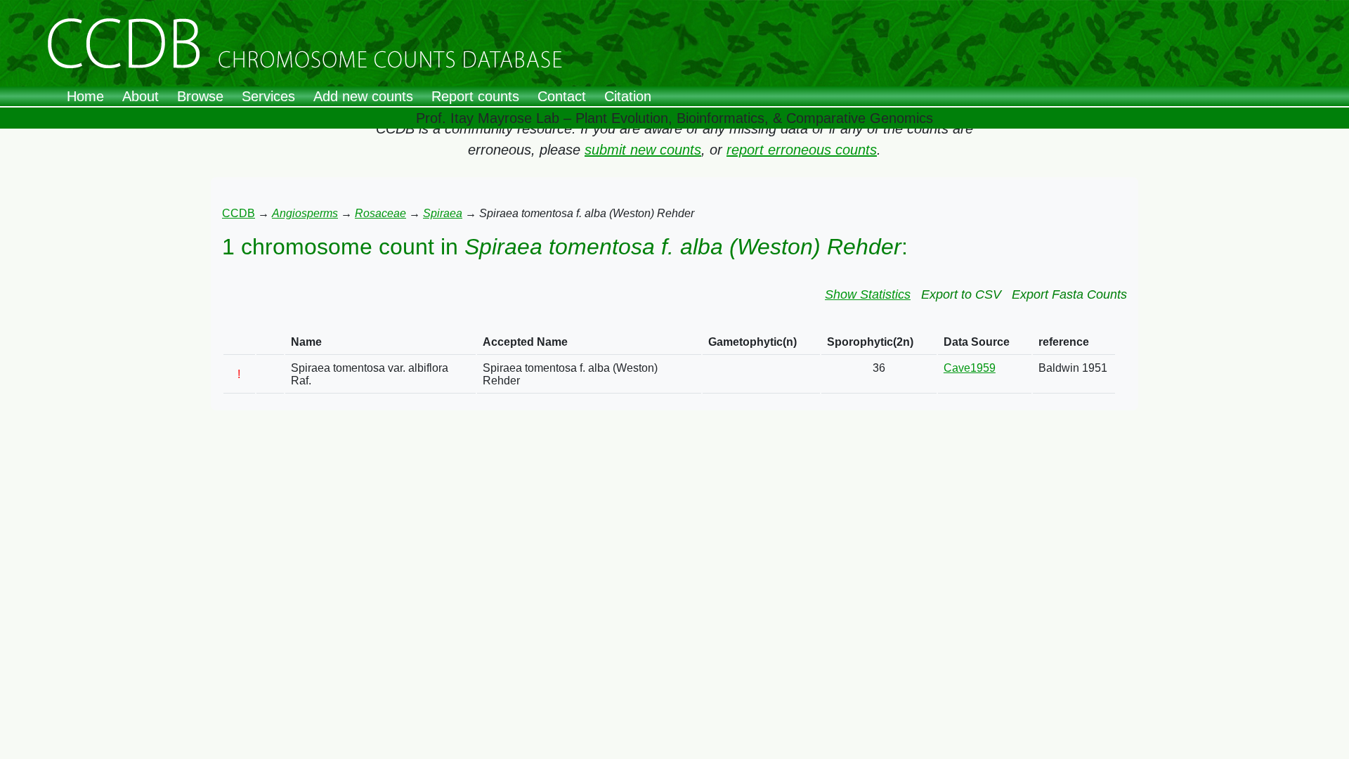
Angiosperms (305, 213)
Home (85, 96)
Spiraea (442, 213)
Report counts (475, 96)
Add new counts (363, 96)
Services (268, 96)
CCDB (238, 213)
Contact (561, 96)
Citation (627, 96)
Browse (200, 96)
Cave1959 (970, 368)
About (140, 96)
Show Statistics (868, 294)
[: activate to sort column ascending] (239, 342)
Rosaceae (380, 213)
